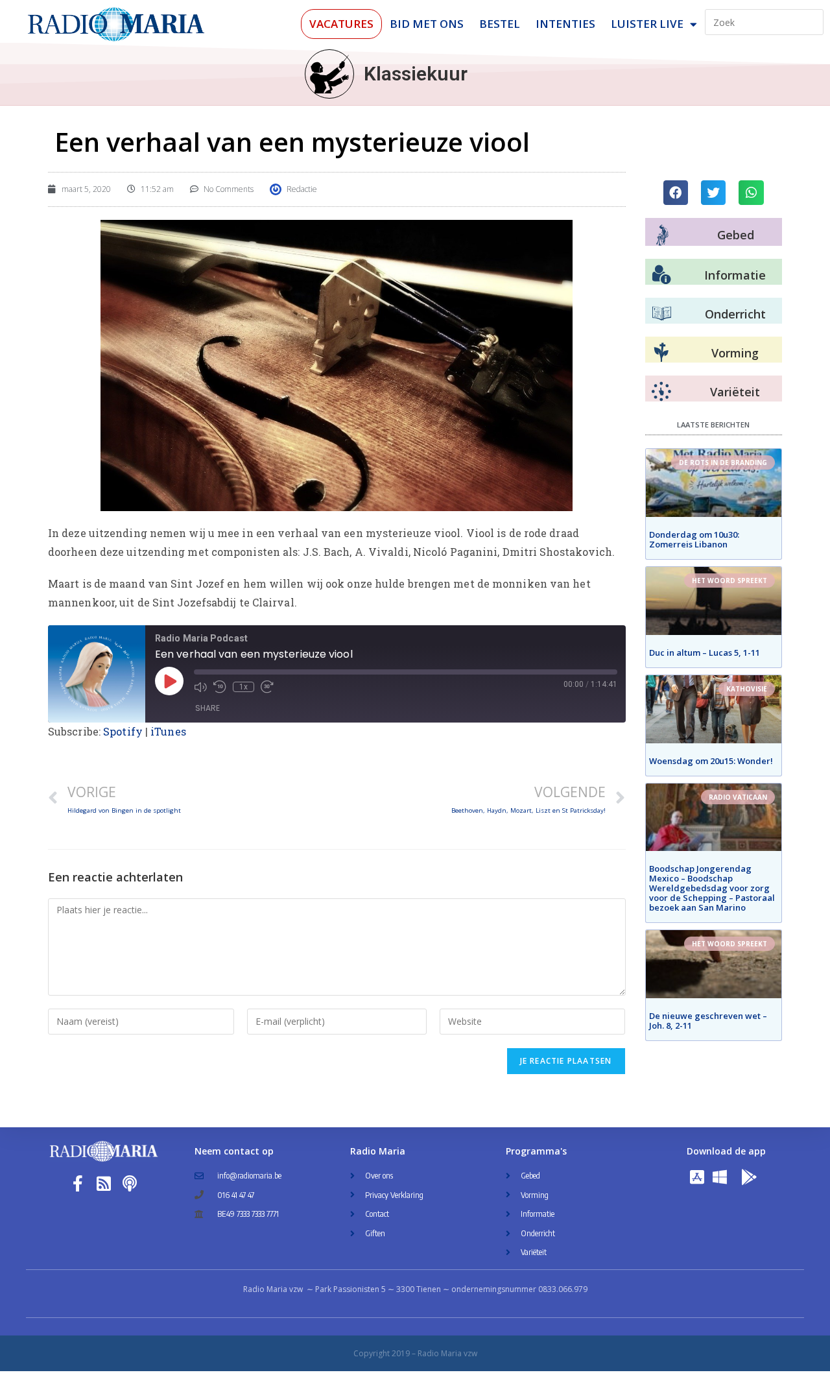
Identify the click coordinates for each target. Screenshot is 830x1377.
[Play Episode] (169, 681)
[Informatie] (661, 275)
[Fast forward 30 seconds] (267, 686)
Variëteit (735, 392)
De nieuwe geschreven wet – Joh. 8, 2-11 (708, 1020)
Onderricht (735, 314)
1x (243, 686)
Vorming (735, 353)
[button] (675, 192)
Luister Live (647, 23)
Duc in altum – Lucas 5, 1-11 (704, 652)
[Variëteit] (661, 391)
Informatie (735, 275)
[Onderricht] (661, 314)
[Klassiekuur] (329, 74)
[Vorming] (661, 353)
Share (207, 707)
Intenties (565, 23)
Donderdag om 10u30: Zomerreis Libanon (694, 539)
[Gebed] (662, 235)
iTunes (168, 731)
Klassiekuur (416, 73)
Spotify (123, 731)
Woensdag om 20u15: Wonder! (711, 761)
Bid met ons (427, 23)
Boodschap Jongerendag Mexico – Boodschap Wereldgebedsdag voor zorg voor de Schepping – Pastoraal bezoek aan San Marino (712, 888)
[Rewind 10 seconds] (219, 686)
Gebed (735, 235)
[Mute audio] (200, 687)
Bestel (499, 23)
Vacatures (341, 23)
